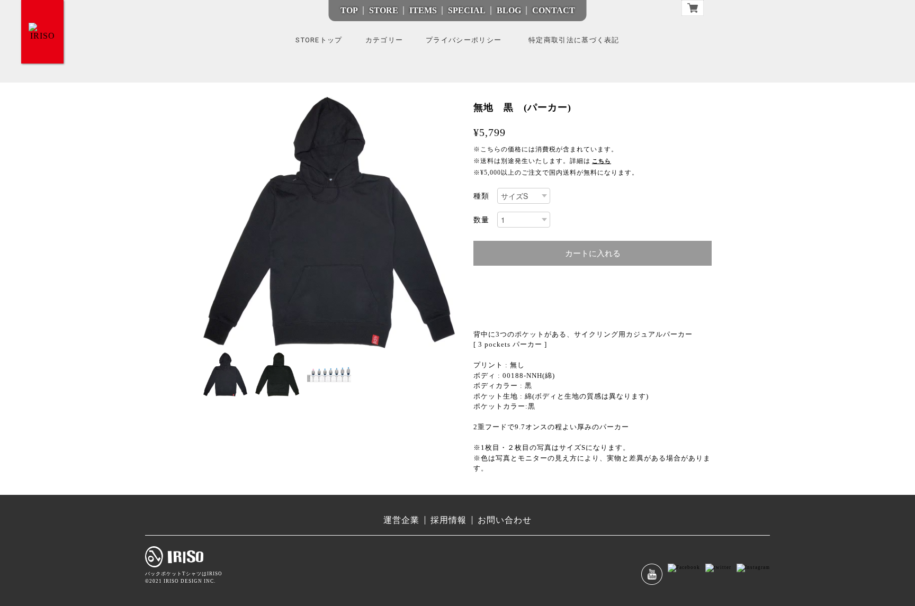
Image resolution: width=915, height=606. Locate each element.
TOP (349, 10)
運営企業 (401, 520)
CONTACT (553, 10)
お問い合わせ (505, 520)
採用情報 (448, 520)
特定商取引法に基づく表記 (574, 40)
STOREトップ (318, 40)
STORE (383, 10)
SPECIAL (467, 10)
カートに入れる (593, 253)
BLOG (509, 10)
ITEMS (423, 10)
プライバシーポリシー (463, 40)
